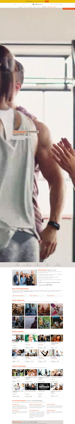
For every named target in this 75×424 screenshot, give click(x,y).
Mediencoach (15, 357)
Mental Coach (28, 357)
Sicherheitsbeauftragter (16, 377)
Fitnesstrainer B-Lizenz (42, 342)
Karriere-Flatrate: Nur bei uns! (69, 8)
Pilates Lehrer (40, 357)
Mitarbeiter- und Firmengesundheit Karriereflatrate (43, 378)
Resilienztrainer (53, 357)
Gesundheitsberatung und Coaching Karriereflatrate (18, 391)
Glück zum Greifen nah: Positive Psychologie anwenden (56, 343)
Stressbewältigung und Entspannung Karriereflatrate (31, 378)
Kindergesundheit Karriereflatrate (56, 377)
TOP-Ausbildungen (19, 132)
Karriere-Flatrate (15, 342)
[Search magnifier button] (23, 4)
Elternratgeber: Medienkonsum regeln (56, 391)
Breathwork (27, 342)
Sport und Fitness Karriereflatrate (31, 391)
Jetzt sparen (46, 1)
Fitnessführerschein (41, 391)
